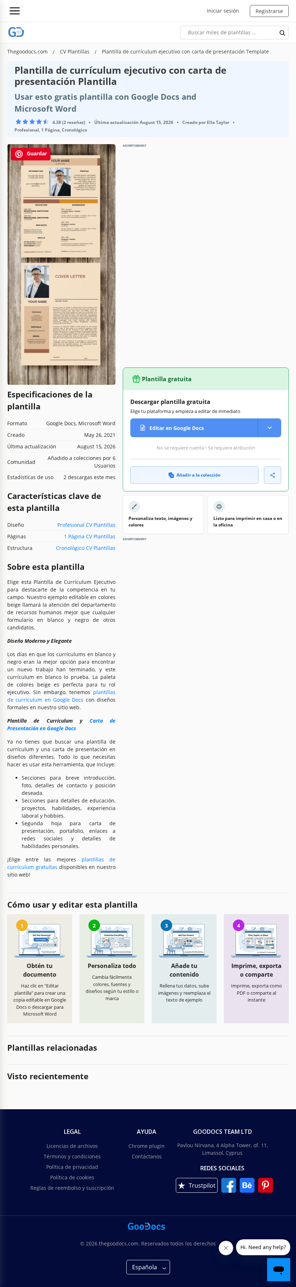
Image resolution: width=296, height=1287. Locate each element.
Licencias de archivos (72, 1145)
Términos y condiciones (72, 1156)
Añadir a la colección (199, 475)
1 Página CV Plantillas (90, 536)
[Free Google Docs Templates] (16, 32)
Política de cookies (72, 1177)
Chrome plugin (147, 1145)
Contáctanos (147, 1156)
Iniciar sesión (223, 10)
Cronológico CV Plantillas (86, 547)
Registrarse (269, 11)
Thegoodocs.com (28, 51)
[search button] (282, 32)
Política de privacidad (72, 1166)
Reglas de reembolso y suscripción (72, 1187)
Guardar (36, 153)
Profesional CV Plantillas (86, 524)
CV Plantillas (75, 51)
